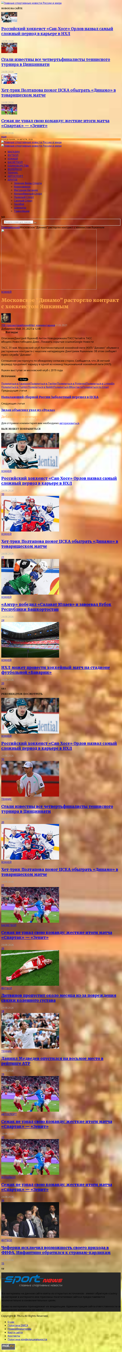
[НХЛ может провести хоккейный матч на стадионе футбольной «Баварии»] (30, 656)
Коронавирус (22, 186)
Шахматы (20, 207)
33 (2, 683)
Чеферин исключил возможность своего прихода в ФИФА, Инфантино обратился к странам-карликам (56, 1250)
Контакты (14, 1336)
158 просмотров (11, 325)
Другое (12, 179)
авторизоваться (69, 423)
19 (2, 1074)
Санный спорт (23, 200)
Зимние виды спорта (28, 183)
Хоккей (13, 158)
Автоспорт (15, 176)
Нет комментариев (42, 325)
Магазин (14, 152)
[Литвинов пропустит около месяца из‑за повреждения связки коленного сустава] (30, 985)
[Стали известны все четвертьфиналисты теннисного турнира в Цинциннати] (9, 52)
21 (2, 557)
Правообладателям (19, 1329)
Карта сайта (15, 1332)
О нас (11, 1322)
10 (2, 494)
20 (2, 822)
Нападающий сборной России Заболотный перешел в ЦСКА (49, 397)
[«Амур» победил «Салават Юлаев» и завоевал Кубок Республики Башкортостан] (30, 593)
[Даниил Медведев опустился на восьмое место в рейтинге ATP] (30, 1047)
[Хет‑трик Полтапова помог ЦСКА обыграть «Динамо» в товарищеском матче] (9, 83)
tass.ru (20, 376)
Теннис (13, 172)
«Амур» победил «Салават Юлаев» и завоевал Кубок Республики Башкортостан (56, 607)
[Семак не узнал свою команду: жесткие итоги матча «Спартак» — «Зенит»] (9, 113)
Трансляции (22, 211)
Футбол (13, 155)
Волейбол (15, 169)
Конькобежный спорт (28, 193)
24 (2, 620)
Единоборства (18, 165)
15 (2, 1263)
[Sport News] (31, 3)
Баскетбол (15, 162)
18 (2, 1011)
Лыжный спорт (24, 197)
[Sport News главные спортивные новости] (33, 1287)
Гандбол (19, 204)
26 (2, 948)
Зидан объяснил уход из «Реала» (28, 410)
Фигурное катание (26, 190)
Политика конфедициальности (27, 1339)
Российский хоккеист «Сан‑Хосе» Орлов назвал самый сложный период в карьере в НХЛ (57, 31)
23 (2, 1137)
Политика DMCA (18, 1325)
